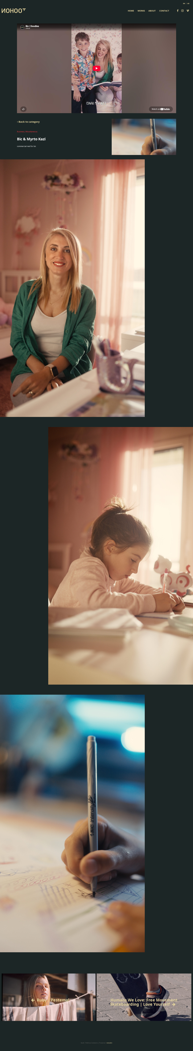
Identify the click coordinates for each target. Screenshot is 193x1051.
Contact (164, 10)
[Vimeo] (187, 10)
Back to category (29, 121)
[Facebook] (177, 10)
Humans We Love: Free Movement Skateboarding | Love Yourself (143, 1002)
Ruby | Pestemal (53, 1000)
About (152, 10)
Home (131, 10)
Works (141, 10)
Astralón (109, 1043)
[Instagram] (182, 10)
